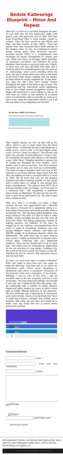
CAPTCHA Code (42, 418)
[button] (18, 322)
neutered (34, 64)
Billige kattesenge (37, 220)
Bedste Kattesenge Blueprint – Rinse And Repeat (31, 20)
